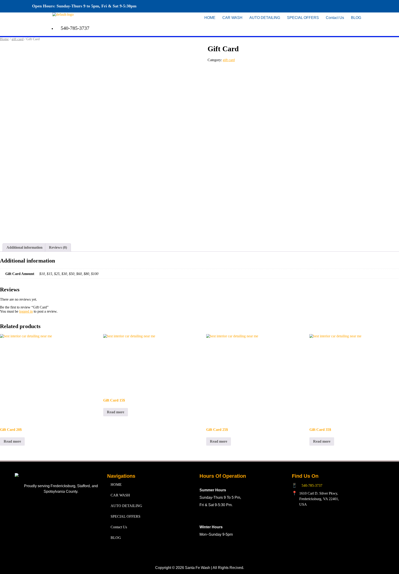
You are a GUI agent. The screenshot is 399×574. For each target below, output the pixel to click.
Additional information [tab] (24, 247)
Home (4, 39)
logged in (26, 311)
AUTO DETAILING (264, 18)
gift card (18, 39)
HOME (209, 18)
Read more (12, 441)
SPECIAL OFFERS (303, 18)
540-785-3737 (312, 485)
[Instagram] (325, 6)
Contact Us (335, 18)
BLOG (356, 18)
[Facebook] (312, 6)
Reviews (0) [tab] (58, 247)
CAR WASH (232, 18)
